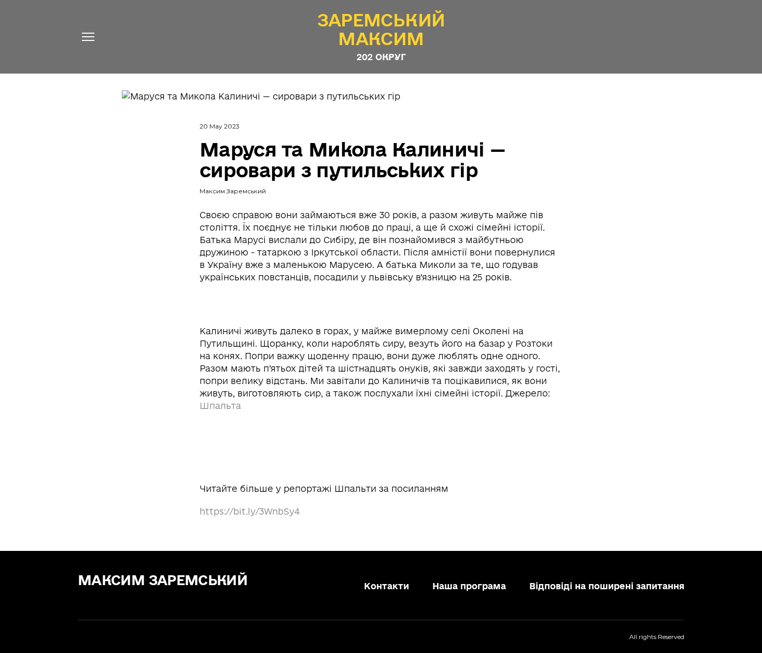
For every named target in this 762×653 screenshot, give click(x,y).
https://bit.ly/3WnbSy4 (250, 511)
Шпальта (220, 405)
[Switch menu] (88, 36)
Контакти (386, 586)
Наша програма (469, 586)
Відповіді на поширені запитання (606, 586)
